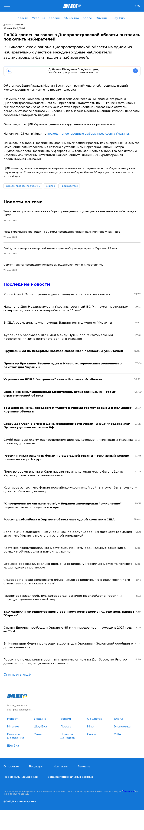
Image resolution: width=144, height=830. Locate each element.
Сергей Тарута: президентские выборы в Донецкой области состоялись (53, 264)
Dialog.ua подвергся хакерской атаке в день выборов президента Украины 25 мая (60, 248)
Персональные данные (21, 776)
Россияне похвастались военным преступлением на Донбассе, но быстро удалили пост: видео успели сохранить (65, 661)
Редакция (36, 766)
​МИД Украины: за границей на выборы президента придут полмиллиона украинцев (62, 231)
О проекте (11, 766)
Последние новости (27, 284)
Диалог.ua (128, 791)
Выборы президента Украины (22, 186)
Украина (19, 25)
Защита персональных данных (70, 776)
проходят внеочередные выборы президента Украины (88, 133)
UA (137, 6)
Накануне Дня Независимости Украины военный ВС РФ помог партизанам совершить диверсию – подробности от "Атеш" (66, 308)
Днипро (50, 186)
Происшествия (69, 186)
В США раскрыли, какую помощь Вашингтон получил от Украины (58, 322)
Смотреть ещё (17, 674)
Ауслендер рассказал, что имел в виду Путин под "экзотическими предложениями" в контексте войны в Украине (58, 336)
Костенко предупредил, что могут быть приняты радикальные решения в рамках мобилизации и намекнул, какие (65, 549)
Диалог (7, 25)
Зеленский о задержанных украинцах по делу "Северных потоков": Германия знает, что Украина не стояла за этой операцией (68, 533)
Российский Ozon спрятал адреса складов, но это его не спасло (57, 294)
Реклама (84, 766)
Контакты (61, 766)
